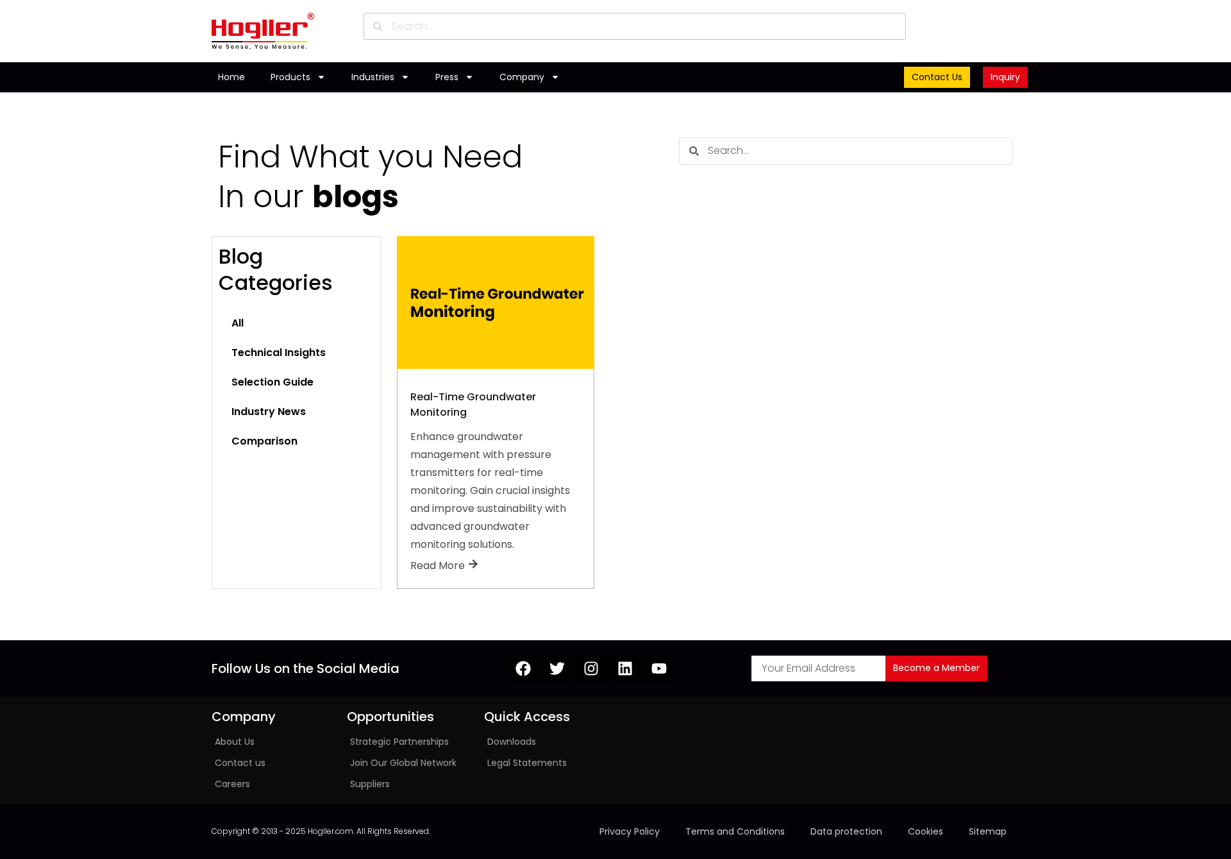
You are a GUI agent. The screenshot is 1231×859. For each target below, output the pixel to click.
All (237, 323)
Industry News (268, 411)
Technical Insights (278, 352)
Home (231, 77)
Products (290, 77)
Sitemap (988, 831)
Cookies (925, 831)
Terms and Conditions (735, 831)
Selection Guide (272, 382)
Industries (372, 77)
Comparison (264, 441)
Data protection (846, 831)
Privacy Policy (629, 831)
